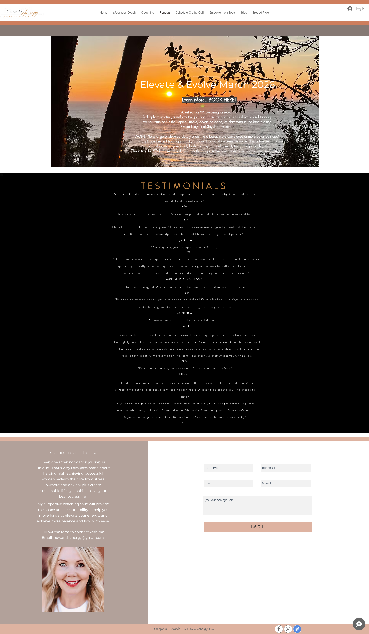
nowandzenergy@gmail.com (79, 538)
